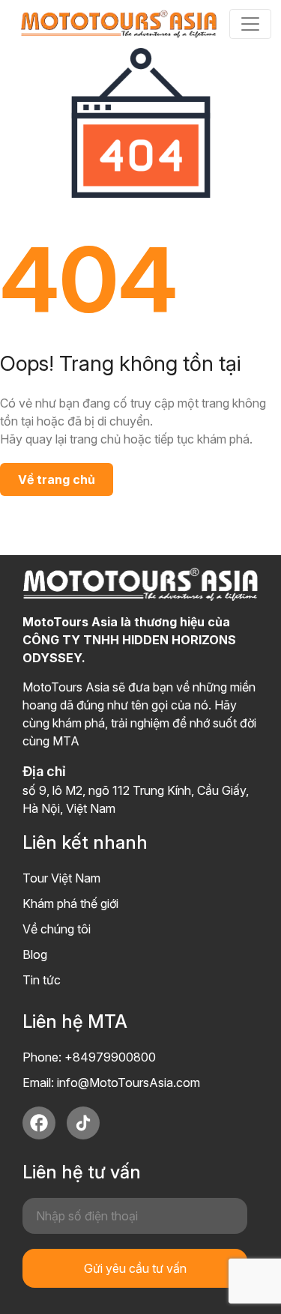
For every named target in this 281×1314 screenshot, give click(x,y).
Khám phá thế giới (70, 903)
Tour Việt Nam (61, 878)
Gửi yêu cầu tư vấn (135, 1268)
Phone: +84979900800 (89, 1057)
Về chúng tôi (56, 928)
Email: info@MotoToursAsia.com (111, 1082)
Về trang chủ (56, 479)
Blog (34, 954)
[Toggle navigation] (250, 24)
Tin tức (41, 979)
